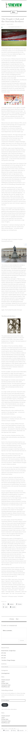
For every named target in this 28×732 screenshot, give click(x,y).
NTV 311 (3, 658)
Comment (22, 640)
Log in (3, 681)
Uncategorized (5, 673)
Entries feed (4, 683)
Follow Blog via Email (7, 690)
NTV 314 (3, 653)
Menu (13, 12)
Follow (5, 705)
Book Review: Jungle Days (8, 650)
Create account (5, 679)
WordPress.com (5, 686)
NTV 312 (3, 655)
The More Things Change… (8, 660)
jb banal (3, 24)
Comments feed (5, 685)
